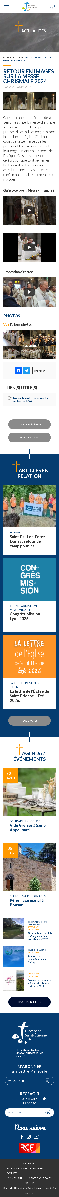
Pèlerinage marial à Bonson (29, 879)
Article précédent (29, 424)
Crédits (29, 1183)
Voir (6, 324)
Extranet (29, 1163)
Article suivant (29, 437)
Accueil (7, 57)
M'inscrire (14, 1112)
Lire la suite (29, 520)
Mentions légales (40, 1178)
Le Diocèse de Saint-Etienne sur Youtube (36, 1137)
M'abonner (16, 1080)
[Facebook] (18, 370)
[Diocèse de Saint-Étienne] (29, 6)
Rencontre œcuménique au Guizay (29, 956)
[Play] (29, 210)
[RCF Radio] (29, 1148)
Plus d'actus (30, 720)
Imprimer (39, 370)
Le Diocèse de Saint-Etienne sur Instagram (29, 1137)
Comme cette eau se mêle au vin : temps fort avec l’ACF (29, 980)
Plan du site (15, 1178)
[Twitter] (26, 370)
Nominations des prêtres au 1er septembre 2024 (30, 399)
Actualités (18, 57)
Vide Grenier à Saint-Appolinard (29, 804)
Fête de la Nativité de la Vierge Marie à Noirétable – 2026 (29, 930)
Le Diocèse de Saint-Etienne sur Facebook (22, 1137)
